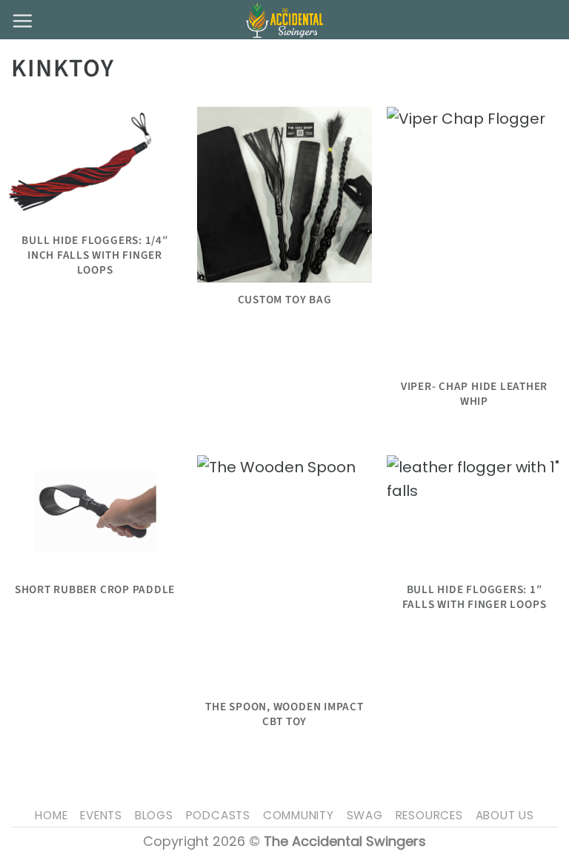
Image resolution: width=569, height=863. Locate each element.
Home (51, 815)
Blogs (154, 815)
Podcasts (218, 815)
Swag (365, 815)
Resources (429, 815)
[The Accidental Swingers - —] (284, 19)
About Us (505, 815)
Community (298, 815)
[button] (22, 21)
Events (101, 815)
